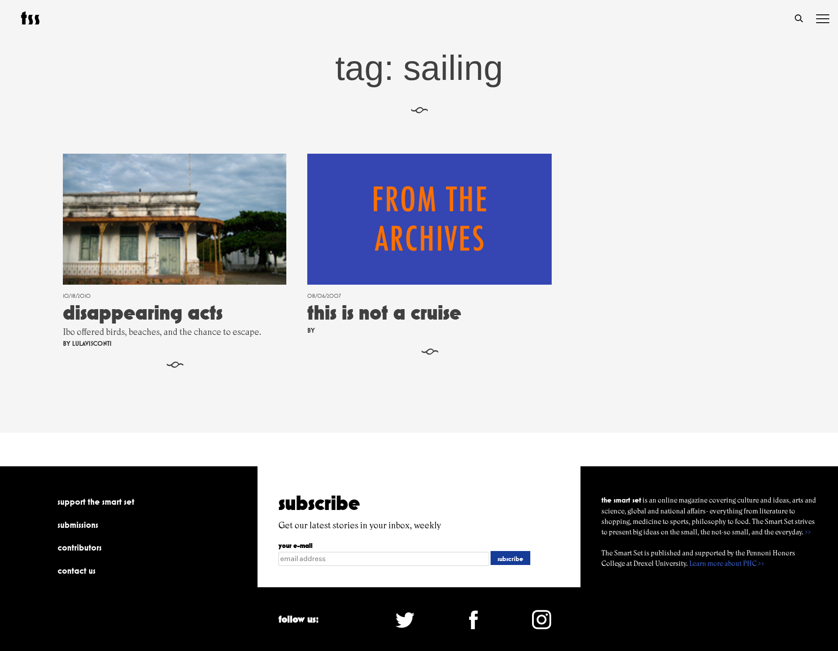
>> (808, 532)
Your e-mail (295, 545)
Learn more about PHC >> (726, 563)
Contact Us (77, 570)
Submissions (78, 524)
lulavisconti (92, 343)
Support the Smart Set (96, 501)
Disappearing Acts (143, 312)
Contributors (80, 547)
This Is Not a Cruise (384, 312)
